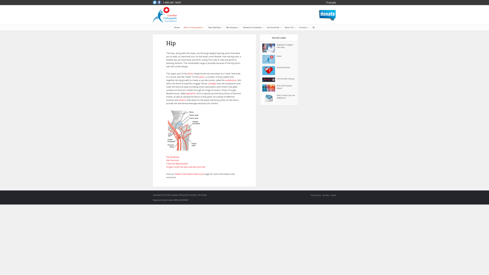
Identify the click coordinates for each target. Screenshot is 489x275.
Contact (303, 27)
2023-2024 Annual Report (284, 86)
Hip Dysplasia (172, 157)
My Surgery (231, 27)
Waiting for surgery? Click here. (285, 46)
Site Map (325, 195)
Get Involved (273, 27)
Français (331, 2)
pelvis (202, 76)
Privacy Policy (316, 195)
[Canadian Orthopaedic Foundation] (165, 15)
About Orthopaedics (193, 27)
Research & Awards (252, 27)
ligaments (190, 93)
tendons (182, 100)
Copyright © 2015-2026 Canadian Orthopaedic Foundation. (175, 195)
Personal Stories (283, 67)
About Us (289, 27)
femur (191, 73)
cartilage (212, 83)
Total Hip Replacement (177, 163)
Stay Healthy (214, 27)
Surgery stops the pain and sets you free (185, 167)
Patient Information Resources (189, 174)
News (279, 56)
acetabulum (230, 80)
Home (177, 27)
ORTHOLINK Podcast (285, 79)
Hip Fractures (172, 160)
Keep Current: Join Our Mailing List (286, 96)
